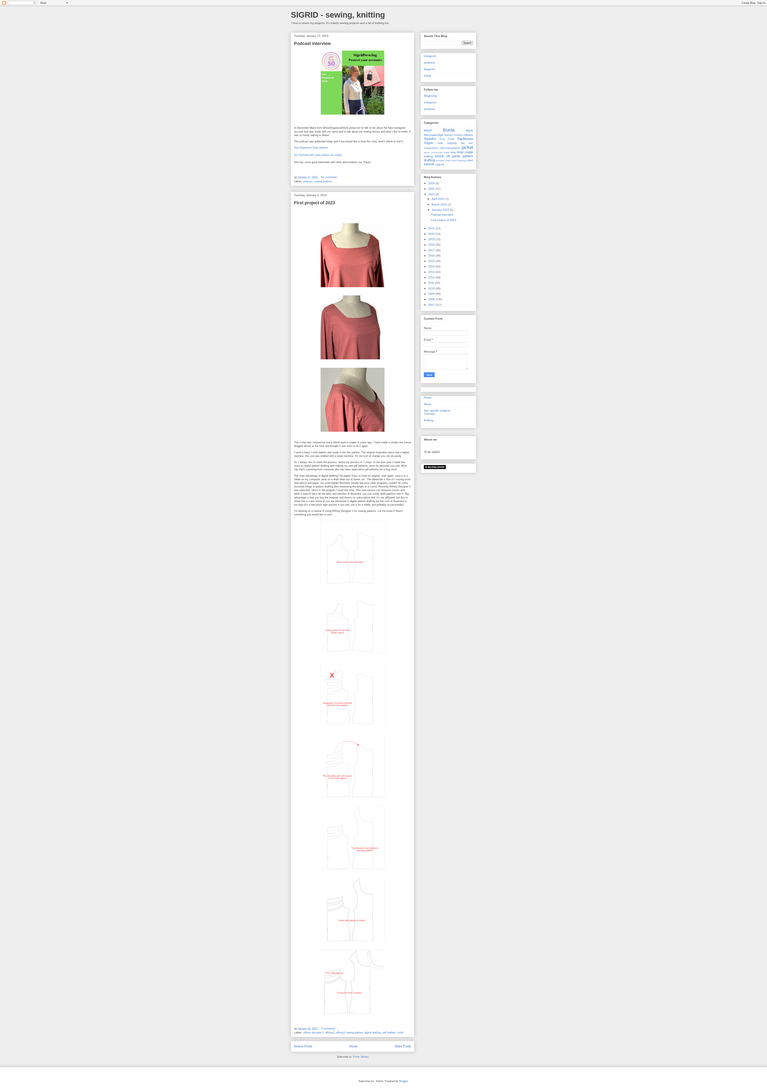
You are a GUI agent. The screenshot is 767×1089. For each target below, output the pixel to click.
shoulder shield (443, 160)
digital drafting (373, 1032)
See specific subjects (437, 410)
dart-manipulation (450, 148)
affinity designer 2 (313, 1032)
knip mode (465, 152)
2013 (431, 272)
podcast (307, 181)
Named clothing (453, 135)
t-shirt (400, 1032)
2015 (431, 261)
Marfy (469, 130)
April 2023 (438, 198)
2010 (431, 288)
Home (353, 1046)
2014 (431, 266)
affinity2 (330, 1032)
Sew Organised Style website (311, 147)
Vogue (428, 143)
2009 (431, 293)
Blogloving (430, 95)
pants (456, 156)
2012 (431, 277)
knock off (442, 156)
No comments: (330, 177)
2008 (431, 299)
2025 (431, 188)
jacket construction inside (436, 152)
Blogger (403, 1081)
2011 (431, 282)
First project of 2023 (314, 202)
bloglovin (429, 69)
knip (453, 152)
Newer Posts (303, 1046)
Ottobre (468, 134)
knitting (428, 156)
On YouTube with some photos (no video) (318, 154)
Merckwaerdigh (433, 134)
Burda (449, 130)
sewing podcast (323, 181)
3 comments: (329, 1028)
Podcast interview (312, 43)
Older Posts (402, 1046)
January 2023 (441, 209)
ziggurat (439, 164)
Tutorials (429, 413)
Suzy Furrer (446, 139)
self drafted (388, 1032)
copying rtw (456, 142)
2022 (431, 228)
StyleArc (430, 139)
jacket (467, 147)
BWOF (428, 130)
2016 (431, 255)
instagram (430, 56)
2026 (431, 183)
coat (440, 142)
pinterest (429, 62)
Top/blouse (465, 139)
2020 (431, 233)
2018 (431, 244)
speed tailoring (458, 160)
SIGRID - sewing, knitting (338, 14)
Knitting (428, 420)
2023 (431, 194)
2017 (431, 250)
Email (427, 75)
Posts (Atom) (360, 1056)
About (427, 404)
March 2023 (440, 204)
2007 (431, 304)
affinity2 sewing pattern (349, 1032)
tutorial (429, 164)
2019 (431, 239)
